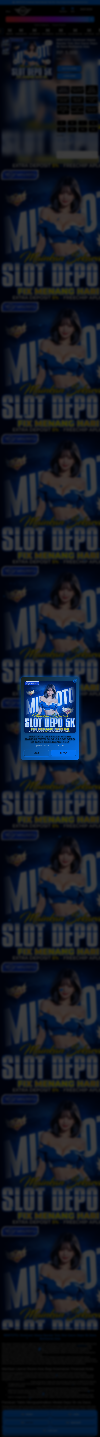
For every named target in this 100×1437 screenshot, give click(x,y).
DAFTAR (63, 753)
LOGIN (37, 753)
